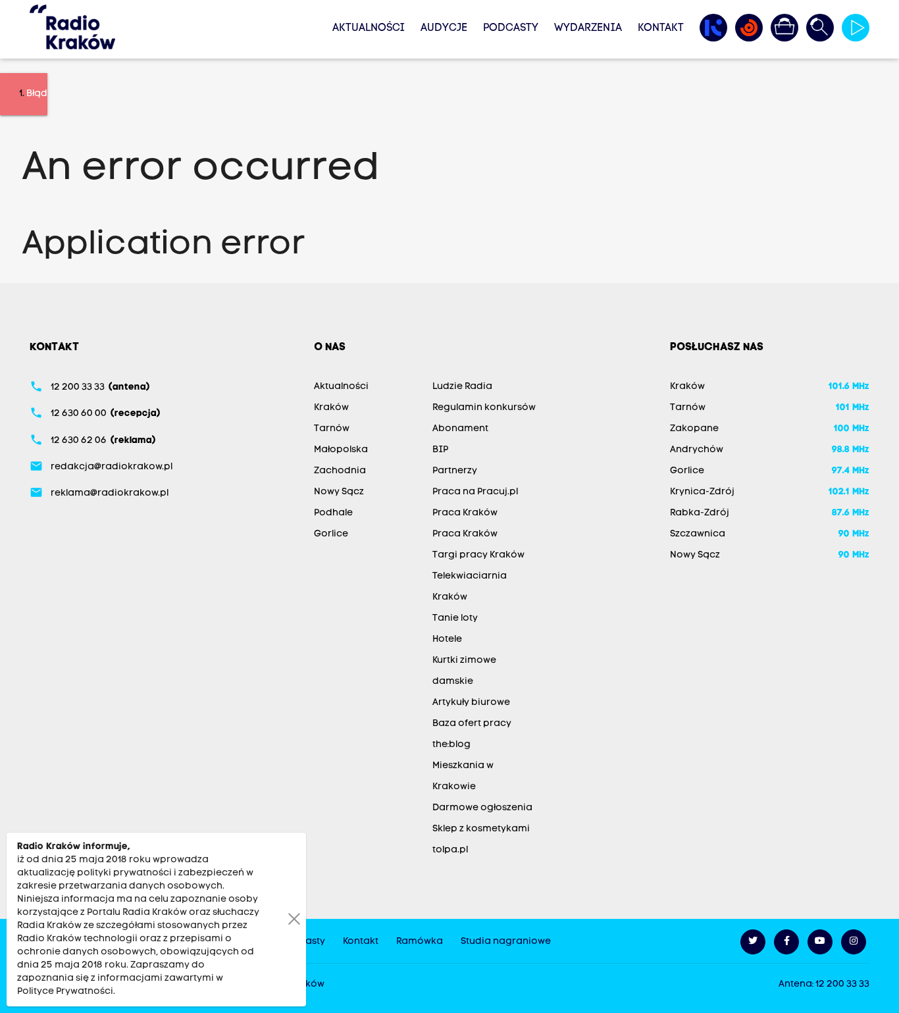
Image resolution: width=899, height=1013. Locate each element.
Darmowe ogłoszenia (482, 808)
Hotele (447, 639)
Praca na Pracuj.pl (475, 492)
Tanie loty (455, 618)
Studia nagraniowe (506, 942)
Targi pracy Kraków (478, 555)
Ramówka (419, 942)
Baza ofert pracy (471, 724)
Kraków (331, 408)
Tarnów (331, 429)
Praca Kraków (465, 513)
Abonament (460, 429)
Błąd (36, 94)
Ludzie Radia (462, 387)
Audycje (444, 28)
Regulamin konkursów (484, 408)
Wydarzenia (588, 28)
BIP (440, 450)
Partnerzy (454, 471)
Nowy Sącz (339, 492)
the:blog (451, 745)
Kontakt (661, 28)
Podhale (333, 513)
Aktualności (368, 28)
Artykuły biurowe (471, 703)
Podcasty (510, 28)
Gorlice (331, 534)
